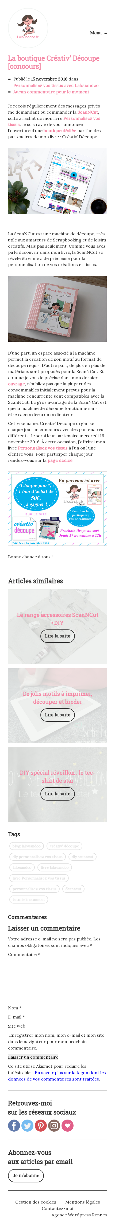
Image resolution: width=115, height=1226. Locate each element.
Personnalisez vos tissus (43, 448)
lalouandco (22, 867)
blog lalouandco (27, 846)
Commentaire (24, 954)
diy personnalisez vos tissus (38, 856)
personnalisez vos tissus (34, 888)
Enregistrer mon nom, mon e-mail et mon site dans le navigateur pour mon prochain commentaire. (56, 1041)
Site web (16, 1026)
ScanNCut (88, 112)
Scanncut (73, 888)
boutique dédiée (60, 130)
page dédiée (60, 460)
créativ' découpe (64, 846)
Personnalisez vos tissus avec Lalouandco (56, 85)
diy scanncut (82, 856)
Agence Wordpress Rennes (79, 1214)
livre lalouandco (55, 867)
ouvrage (16, 383)
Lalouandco (28, 28)
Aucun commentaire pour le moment (51, 91)
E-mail (16, 1017)
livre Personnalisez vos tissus (39, 878)
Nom (14, 1007)
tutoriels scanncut (29, 899)
